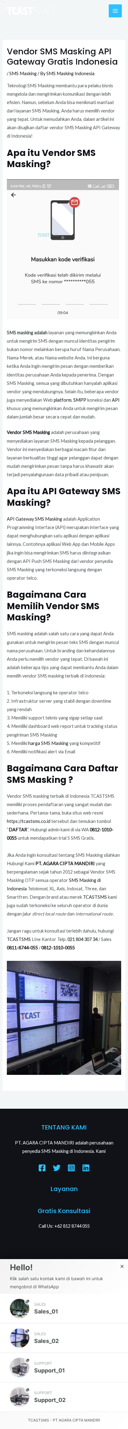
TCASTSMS (95, 897)
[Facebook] (42, 1168)
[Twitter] (57, 1168)
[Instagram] (71, 1168)
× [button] (122, 1266)
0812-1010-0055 (57, 947)
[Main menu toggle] (115, 10)
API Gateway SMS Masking (34, 519)
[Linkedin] (86, 1168)
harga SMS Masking (48, 743)
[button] (64, 1308)
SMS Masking (23, 73)
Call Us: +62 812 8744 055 (64, 1226)
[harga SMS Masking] (68, 743)
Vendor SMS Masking (28, 432)
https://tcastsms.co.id (29, 821)
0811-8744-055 (22, 947)
